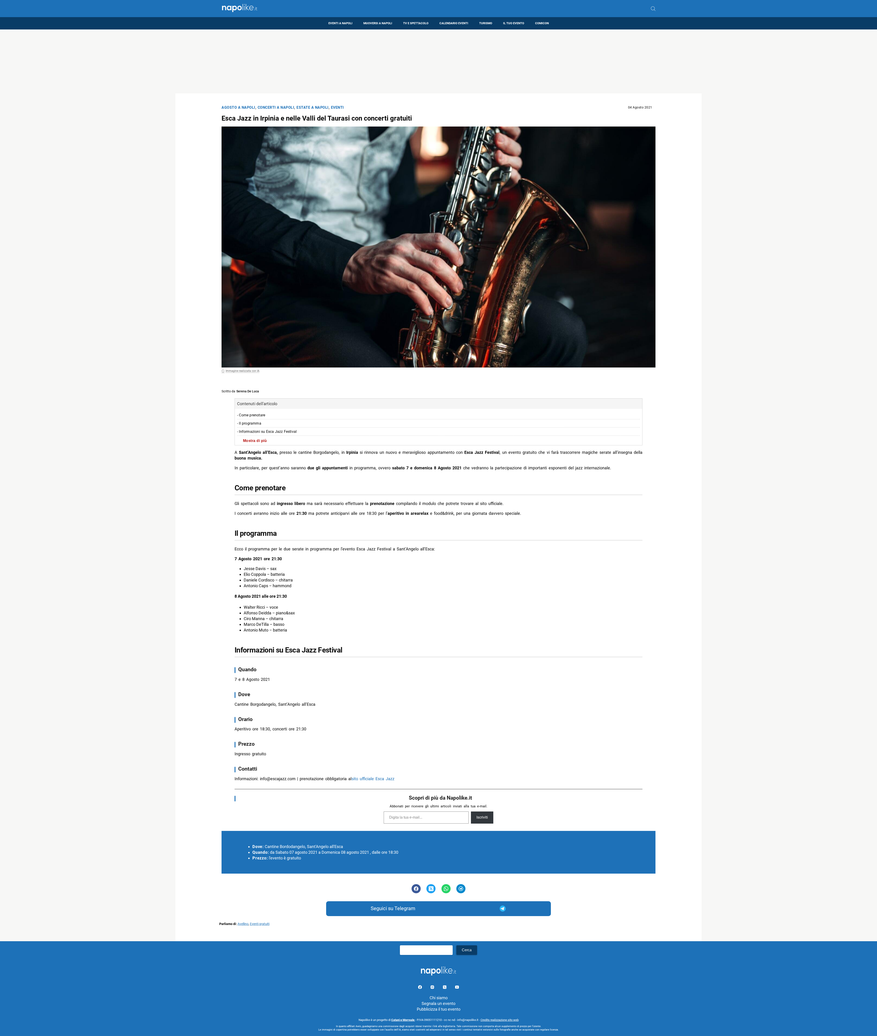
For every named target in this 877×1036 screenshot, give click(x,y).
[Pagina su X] (445, 988)
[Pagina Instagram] (433, 988)
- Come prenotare (251, 415)
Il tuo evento (513, 23)
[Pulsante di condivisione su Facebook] (416, 888)
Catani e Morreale (403, 1020)
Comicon (542, 23)
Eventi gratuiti (259, 924)
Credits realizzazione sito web (500, 1020)
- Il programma (249, 423)
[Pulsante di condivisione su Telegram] (460, 888)
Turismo (485, 23)
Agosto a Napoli (238, 107)
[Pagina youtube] (457, 988)
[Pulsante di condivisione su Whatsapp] (446, 888)
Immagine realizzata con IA (242, 371)
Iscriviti (482, 817)
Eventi (337, 107)
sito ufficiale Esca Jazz (372, 778)
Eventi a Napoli (340, 23)
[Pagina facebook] (420, 988)
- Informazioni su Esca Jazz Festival (267, 431)
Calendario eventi (453, 23)
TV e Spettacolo (415, 23)
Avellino (243, 924)
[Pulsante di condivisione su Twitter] (431, 888)
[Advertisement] (438, 61)
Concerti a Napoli (276, 107)
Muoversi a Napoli (377, 23)
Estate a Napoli (312, 107)
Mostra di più (255, 441)
